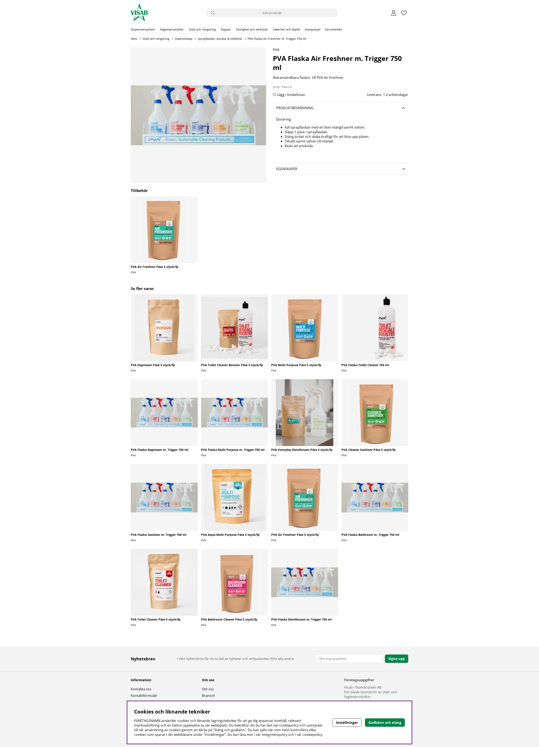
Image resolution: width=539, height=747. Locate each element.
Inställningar (347, 722)
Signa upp (396, 658)
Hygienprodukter (172, 29)
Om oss (208, 689)
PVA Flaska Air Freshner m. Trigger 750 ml (277, 39)
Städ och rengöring (202, 29)
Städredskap (183, 39)
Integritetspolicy (274, 734)
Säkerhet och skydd (286, 29)
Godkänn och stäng (384, 722)
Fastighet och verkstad (252, 29)
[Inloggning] (394, 12)
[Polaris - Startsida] (139, 12)
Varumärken (333, 29)
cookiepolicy (312, 734)
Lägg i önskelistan (290, 94)
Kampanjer (313, 29)
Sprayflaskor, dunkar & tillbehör (220, 39)
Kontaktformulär (144, 695)
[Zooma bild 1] (198, 115)
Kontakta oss (141, 689)
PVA (276, 49)
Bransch (208, 695)
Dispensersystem (143, 29)
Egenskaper (286, 169)
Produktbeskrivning (295, 108)
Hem (134, 39)
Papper (226, 29)
